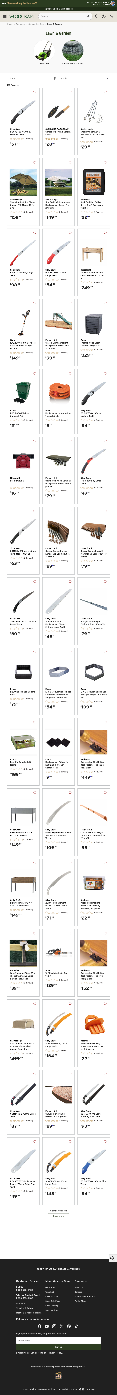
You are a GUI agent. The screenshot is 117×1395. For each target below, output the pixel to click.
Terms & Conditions (47, 1389)
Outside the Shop (36, 24)
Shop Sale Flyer (52, 1301)
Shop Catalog (51, 1306)
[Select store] (97, 16)
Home (10, 24)
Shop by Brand (52, 1310)
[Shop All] (5, 16)
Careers (78, 1292)
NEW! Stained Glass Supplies (59, 9)
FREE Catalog (51, 1296)
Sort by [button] (64, 78)
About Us (79, 1287)
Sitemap (90, 1389)
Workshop (20, 24)
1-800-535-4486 (24, 1298)
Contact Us (21, 1304)
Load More (58, 1216)
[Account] (103, 16)
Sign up (58, 1347)
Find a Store (80, 1301)
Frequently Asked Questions (29, 1313)
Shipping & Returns (25, 1308)
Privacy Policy (55, 1353)
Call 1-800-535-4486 (101, 4)
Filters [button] (12, 78)
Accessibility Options (68, 1389)
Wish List (49, 1292)
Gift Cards (50, 1287)
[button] (84, 78)
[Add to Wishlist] (34, 92)
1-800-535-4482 (24, 1290)
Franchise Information (85, 1296)
